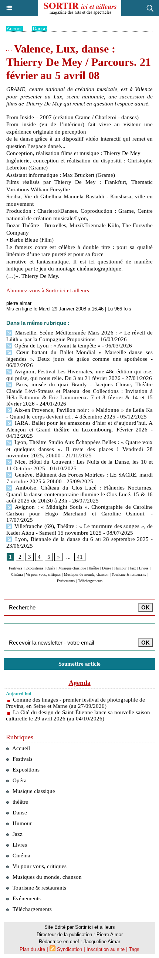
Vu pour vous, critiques (43, 574)
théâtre (94, 568)
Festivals (15, 568)
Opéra (51, 568)
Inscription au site (106, 949)
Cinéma (17, 574)
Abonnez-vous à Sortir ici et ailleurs (47, 290)
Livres (143, 568)
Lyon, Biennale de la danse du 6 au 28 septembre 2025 (81, 539)
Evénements (66, 581)
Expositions (34, 568)
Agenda (80, 682)
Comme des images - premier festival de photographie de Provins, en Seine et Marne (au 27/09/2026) (75, 703)
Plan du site (32, 949)
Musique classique (72, 568)
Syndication (69, 949)
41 (80, 557)
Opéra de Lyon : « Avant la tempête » (57, 346)
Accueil (15, 28)
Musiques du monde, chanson (86, 574)
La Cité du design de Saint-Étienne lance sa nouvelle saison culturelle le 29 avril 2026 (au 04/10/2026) (78, 715)
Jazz (133, 568)
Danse (40, 28)
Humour (120, 568)
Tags (134, 949)
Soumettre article (79, 664)
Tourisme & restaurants (129, 574)
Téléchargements (90, 581)
